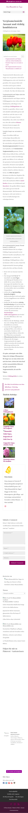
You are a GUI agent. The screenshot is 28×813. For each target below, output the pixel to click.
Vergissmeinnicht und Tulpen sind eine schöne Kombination (13, 60)
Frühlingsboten (6, 31)
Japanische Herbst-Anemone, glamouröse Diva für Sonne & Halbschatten (11, 613)
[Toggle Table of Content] (22, 56)
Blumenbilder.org (8, 626)
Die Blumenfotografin (8, 796)
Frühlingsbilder (12, 376)
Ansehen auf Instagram (15, 771)
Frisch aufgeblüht (13, 791)
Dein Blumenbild (13, 799)
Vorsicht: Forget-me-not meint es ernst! (14, 63)
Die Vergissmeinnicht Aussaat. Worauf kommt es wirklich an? (14, 67)
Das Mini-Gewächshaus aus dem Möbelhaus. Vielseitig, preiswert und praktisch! (14, 387)
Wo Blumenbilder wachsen (11, 601)
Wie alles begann (19, 796)
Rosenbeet (6, 186)
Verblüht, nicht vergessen (13, 794)
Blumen (18, 122)
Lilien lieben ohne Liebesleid (11, 619)
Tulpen (18, 31)
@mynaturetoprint (15, 734)
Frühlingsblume (15, 106)
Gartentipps (13, 31)
